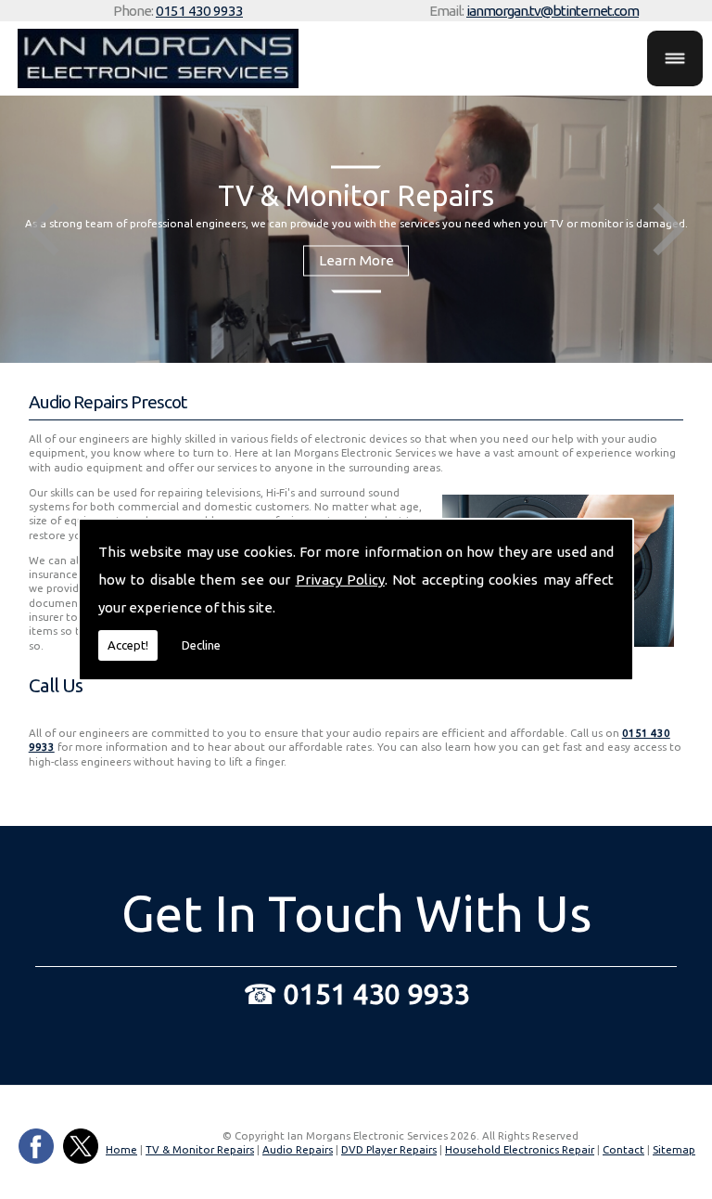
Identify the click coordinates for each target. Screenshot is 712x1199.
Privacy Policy (340, 579)
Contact (623, 1149)
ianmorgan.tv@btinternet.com (552, 11)
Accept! (128, 644)
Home (121, 1149)
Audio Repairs (297, 1149)
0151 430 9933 (199, 11)
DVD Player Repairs (389, 1149)
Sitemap (674, 1149)
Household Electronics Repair (519, 1149)
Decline (201, 644)
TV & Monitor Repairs (200, 1149)
